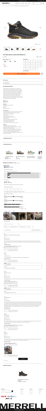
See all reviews (6, 360)
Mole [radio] (10, 61)
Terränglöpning (40, 391)
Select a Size (25, 59)
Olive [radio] (15, 61)
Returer (21, 390)
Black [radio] (5, 61)
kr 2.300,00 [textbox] (5, 56)
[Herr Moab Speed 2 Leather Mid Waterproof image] (23, 373)
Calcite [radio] (5, 66)
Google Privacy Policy (7, 392)
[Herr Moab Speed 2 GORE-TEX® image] (20, 151)
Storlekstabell (26, 70)
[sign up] (12, 391)
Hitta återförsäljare (31, 390)
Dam (23, 3)
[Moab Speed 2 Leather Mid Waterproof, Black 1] (23, 27)
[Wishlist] (43, 1)
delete (30, 391)
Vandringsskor (40, 390)
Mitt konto (22, 392)
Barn (26, 3)
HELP (41, 0)
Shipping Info (22, 391)
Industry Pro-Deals (31, 392)
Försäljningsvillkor (9, 392)
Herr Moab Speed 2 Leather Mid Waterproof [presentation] (14, 54)
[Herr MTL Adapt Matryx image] (31, 151)
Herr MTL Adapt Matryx (31, 156)
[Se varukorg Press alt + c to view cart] (43, 3)
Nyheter (39, 392)
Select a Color (7, 59)
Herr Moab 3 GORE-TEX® (9, 156)
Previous (5, 28)
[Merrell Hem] (6, 3)
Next (40, 28)
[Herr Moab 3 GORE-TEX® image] (9, 151)
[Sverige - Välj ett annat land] (39, 1)
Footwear (17, 3)
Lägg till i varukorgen (21, 73)
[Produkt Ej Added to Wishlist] (42, 74)
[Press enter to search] (41, 3)
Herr (21, 3)
